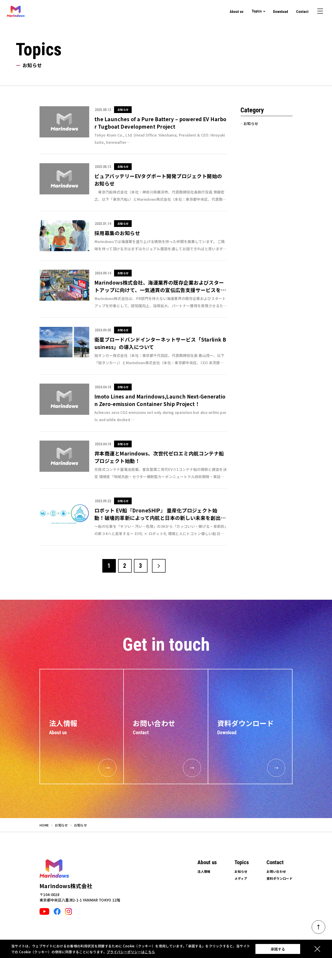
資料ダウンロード (279, 878)
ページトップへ (318, 927)
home (44, 825)
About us (236, 11)
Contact (302, 11)
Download (280, 11)
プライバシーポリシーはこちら (131, 951)
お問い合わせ (276, 871)
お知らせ (250, 123)
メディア (240, 878)
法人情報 (203, 871)
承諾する (278, 949)
